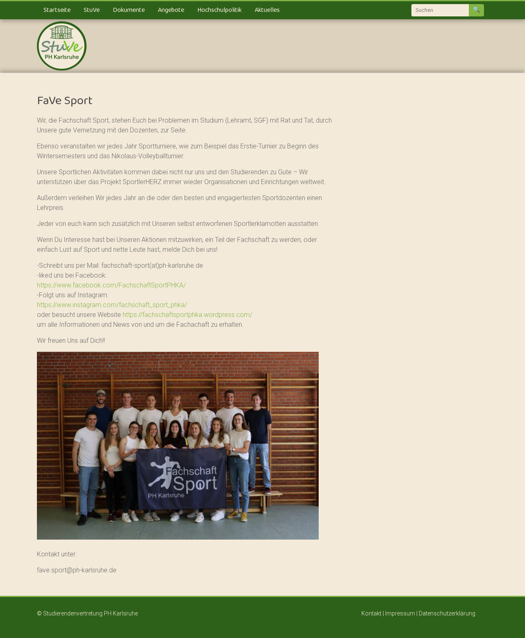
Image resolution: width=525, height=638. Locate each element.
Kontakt (371, 613)
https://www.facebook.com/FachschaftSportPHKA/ (111, 285)
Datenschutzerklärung (447, 613)
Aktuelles (267, 10)
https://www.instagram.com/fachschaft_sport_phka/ (112, 305)
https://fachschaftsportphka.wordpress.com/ (187, 315)
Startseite (57, 10)
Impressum (400, 613)
